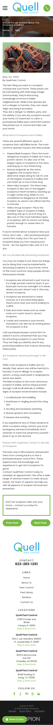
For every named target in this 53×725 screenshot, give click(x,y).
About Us (26, 582)
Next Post (40, 522)
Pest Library (26, 592)
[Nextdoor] (26, 693)
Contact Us (26, 602)
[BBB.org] (20, 693)
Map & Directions (26, 628)
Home (26, 577)
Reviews (26, 597)
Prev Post (12, 522)
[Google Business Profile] (38, 693)
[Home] (25, 8)
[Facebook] (14, 693)
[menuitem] (12, 711)
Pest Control (26, 587)
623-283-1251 (26, 564)
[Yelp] (32, 693)
